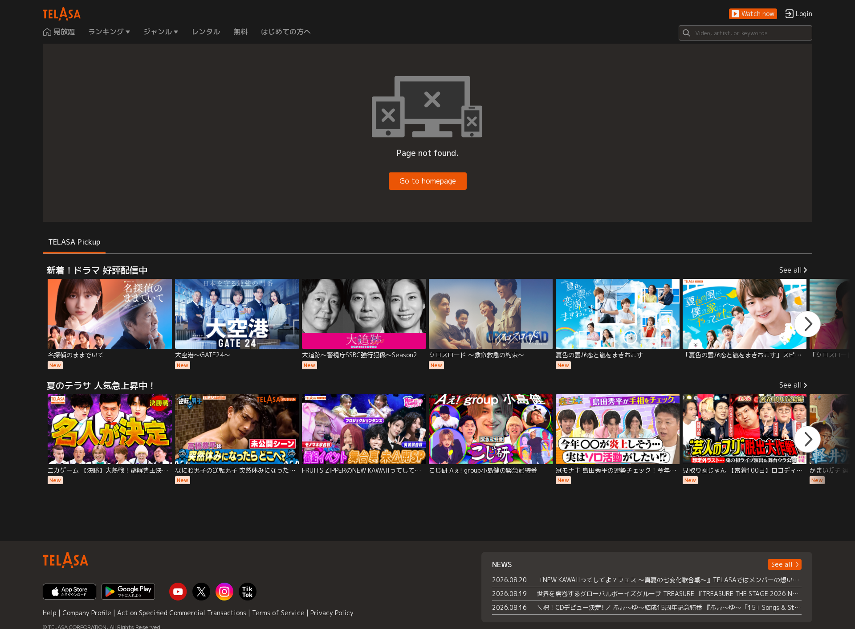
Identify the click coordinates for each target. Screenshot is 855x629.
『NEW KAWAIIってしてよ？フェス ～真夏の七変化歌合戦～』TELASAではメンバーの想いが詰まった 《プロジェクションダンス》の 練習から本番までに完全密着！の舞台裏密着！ (669, 580)
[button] (753, 14)
